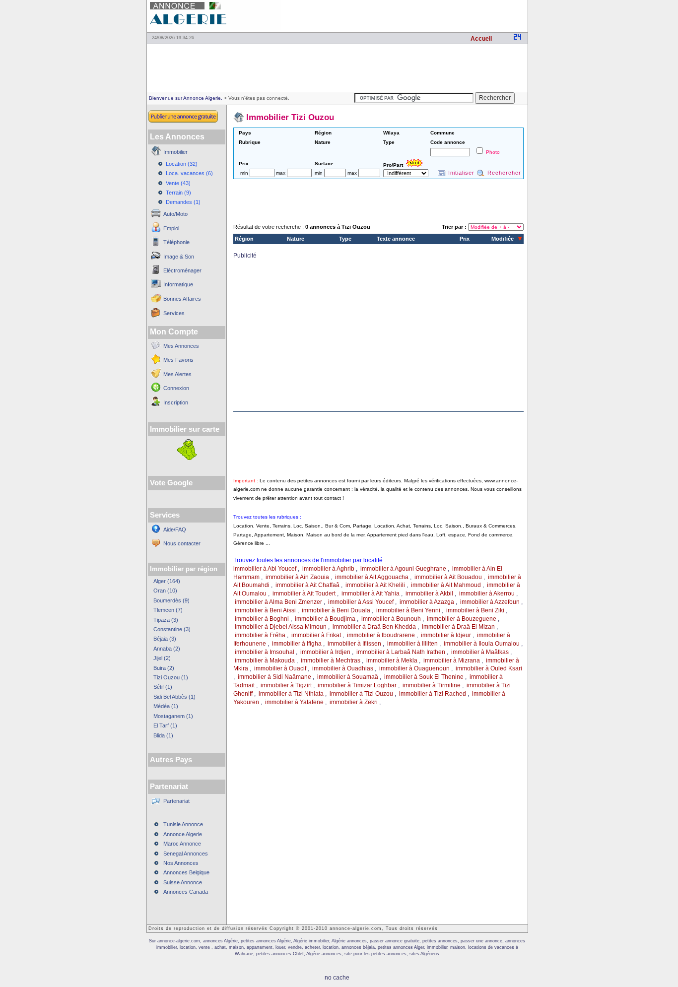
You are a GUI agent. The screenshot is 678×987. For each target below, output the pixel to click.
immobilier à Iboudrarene (381, 635)
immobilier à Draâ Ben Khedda (374, 626)
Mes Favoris (178, 360)
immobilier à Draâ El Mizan (458, 626)
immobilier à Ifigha (297, 643)
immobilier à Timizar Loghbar (357, 685)
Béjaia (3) (164, 639)
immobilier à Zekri (354, 702)
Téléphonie (176, 242)
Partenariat (176, 801)
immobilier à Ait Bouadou (448, 577)
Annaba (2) (166, 649)
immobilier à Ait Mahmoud (446, 585)
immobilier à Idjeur (446, 635)
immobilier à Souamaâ (347, 676)
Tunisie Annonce (183, 824)
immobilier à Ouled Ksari (489, 668)
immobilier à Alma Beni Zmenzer (278, 601)
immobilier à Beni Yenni (408, 610)
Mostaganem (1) (173, 716)
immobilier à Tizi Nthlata (291, 693)
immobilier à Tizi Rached (432, 693)
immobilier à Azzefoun (490, 601)
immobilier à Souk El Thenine (424, 676)
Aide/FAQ (174, 529)
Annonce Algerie (182, 834)
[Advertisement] (411, 15)
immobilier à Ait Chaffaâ (307, 585)
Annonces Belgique (186, 872)
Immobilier (175, 152)
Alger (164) (166, 581)
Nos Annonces (181, 863)
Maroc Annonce (182, 844)
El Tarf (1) (165, 725)
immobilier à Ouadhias (342, 668)
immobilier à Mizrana (451, 660)
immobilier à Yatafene (294, 702)
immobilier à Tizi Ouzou (361, 693)
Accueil (481, 38)
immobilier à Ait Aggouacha (371, 577)
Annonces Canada (185, 892)
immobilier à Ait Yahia (370, 593)
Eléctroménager (182, 270)
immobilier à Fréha (260, 635)
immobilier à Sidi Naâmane (274, 676)
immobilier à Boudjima (325, 618)
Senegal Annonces (185, 853)
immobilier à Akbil (429, 593)
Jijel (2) (162, 658)
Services (174, 313)
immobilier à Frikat (316, 635)
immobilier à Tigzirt (286, 685)
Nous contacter (182, 543)
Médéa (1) (165, 706)
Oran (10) (165, 590)
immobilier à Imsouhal (264, 652)
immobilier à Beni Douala (336, 610)
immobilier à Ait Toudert (304, 593)
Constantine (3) (172, 629)
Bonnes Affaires (182, 299)
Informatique (178, 284)
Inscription (175, 402)
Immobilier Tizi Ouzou (290, 117)
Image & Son (178, 257)
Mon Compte (174, 332)
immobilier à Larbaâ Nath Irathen (400, 652)
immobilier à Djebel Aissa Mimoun (281, 626)
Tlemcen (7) (168, 610)
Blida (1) (163, 735)
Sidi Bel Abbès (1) (174, 697)
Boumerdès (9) (171, 600)
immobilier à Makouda (265, 660)
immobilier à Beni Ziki (475, 610)
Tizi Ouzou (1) (170, 677)
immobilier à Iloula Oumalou (482, 643)
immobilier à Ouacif (280, 668)
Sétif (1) (162, 687)
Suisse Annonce (182, 882)
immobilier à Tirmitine (432, 685)
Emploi (171, 228)
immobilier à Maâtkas (480, 652)
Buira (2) (163, 668)
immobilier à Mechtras (330, 660)
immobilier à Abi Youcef (264, 568)
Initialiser (461, 173)
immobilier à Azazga (427, 601)
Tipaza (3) (165, 620)
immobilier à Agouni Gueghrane (403, 568)
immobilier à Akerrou (487, 593)
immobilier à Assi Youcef (361, 601)
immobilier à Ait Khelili (375, 585)
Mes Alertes (177, 374)
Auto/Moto (175, 214)
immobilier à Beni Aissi (265, 610)
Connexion (176, 388)
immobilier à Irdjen (325, 652)
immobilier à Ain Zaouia (297, 577)
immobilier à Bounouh (391, 618)
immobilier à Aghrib (328, 568)
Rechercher (504, 173)
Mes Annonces (181, 346)
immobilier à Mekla (391, 660)
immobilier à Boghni (262, 618)
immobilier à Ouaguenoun (414, 668)
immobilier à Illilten (412, 643)
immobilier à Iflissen (354, 643)
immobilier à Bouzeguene (461, 618)
